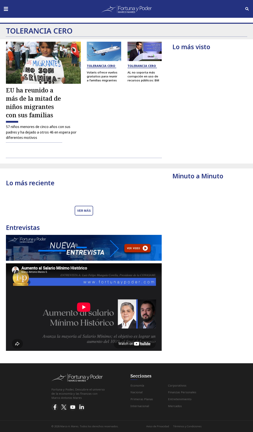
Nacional (136, 392)
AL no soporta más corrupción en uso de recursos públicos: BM (143, 76)
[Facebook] (54, 407)
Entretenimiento (180, 399)
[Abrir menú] (6, 9)
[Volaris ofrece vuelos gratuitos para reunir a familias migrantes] (104, 51)
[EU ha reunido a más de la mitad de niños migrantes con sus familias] (43, 63)
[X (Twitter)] (63, 407)
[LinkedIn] (81, 407)
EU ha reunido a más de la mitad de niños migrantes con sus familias (33, 102)
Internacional (139, 406)
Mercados (175, 406)
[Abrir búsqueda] (247, 9)
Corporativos (177, 385)
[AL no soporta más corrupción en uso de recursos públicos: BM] (144, 51)
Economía (137, 385)
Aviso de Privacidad (157, 426)
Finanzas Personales (182, 392)
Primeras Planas (141, 399)
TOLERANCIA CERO (101, 66)
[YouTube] (72, 407)
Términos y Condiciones (187, 426)
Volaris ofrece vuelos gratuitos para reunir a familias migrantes (102, 76)
